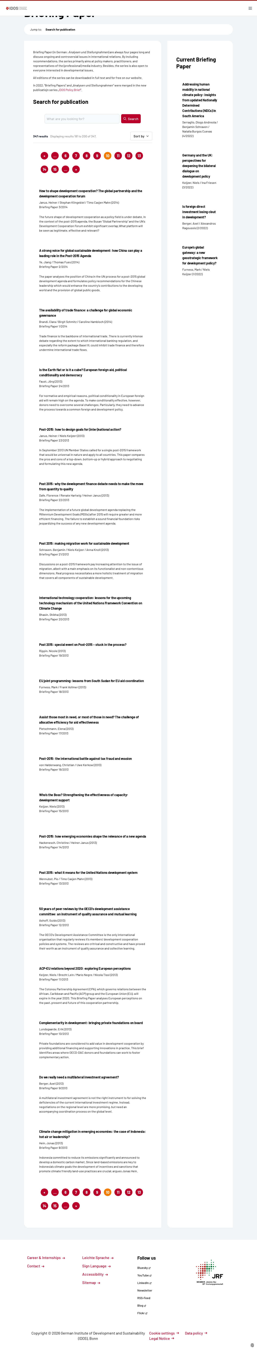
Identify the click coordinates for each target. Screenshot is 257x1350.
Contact (34, 1266)
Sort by (139, 136)
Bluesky (142, 1267)
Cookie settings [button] (162, 1333)
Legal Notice (159, 1338)
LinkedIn (143, 1283)
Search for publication (60, 29)
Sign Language (94, 1266)
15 (55, 169)
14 (44, 169)
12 (128, 155)
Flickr (141, 1313)
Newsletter (144, 1290)
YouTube (143, 1275)
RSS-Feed (143, 1298)
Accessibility (93, 1274)
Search (133, 119)
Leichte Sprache (96, 1257)
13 (139, 155)
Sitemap (89, 1282)
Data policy (194, 1333)
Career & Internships (44, 1257)
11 (118, 155)
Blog (140, 1305)
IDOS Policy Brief (70, 90)
